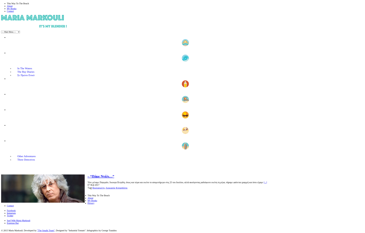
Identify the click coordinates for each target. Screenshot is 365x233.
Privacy (91, 203)
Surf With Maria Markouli (18, 220)
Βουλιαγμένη (98, 188)
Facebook (11, 210)
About (10, 6)
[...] (265, 182)
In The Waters (24, 68)
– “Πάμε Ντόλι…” (101, 176)
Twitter (10, 215)
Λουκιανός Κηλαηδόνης (116, 188)
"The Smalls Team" (46, 230)
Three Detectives (26, 159)
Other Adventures (26, 156)
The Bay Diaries (25, 71)
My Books (11, 8)
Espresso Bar (13, 223)
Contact (10, 11)
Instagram (11, 213)
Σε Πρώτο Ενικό (26, 75)
